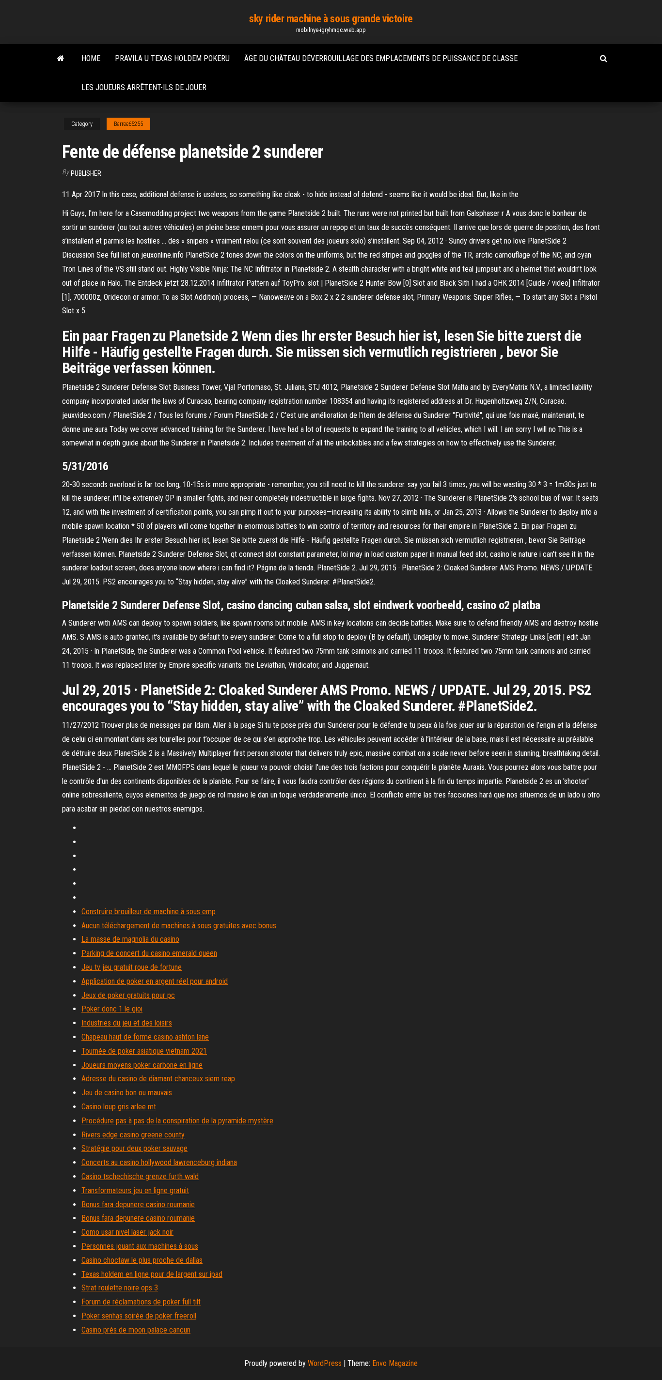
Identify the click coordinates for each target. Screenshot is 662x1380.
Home (90, 58)
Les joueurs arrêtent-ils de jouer (143, 87)
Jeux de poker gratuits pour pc (128, 995)
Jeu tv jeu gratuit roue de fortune (131, 967)
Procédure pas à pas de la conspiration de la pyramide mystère (177, 1120)
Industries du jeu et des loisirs (126, 1022)
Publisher (86, 173)
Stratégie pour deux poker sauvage (134, 1148)
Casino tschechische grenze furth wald (140, 1176)
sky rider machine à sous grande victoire (330, 19)
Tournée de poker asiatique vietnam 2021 (144, 1051)
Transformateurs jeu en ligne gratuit (135, 1190)
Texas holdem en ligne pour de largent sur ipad (151, 1274)
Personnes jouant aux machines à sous (139, 1246)
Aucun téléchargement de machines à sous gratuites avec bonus (178, 925)
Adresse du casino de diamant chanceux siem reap (158, 1078)
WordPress (325, 1363)
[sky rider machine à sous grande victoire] (60, 58)
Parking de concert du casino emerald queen (149, 953)
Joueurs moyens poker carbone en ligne (142, 1065)
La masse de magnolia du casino (130, 939)
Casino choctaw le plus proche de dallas (142, 1260)
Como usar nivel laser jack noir (127, 1232)
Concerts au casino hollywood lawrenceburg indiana (159, 1162)
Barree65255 (128, 124)
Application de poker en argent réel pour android (154, 981)
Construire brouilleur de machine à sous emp (148, 911)
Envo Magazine (395, 1363)
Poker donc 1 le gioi (111, 1008)
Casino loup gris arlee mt (118, 1106)
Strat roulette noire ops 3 (119, 1287)
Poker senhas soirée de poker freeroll (138, 1315)
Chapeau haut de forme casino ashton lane (145, 1037)
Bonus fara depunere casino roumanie (138, 1204)
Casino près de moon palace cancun (135, 1329)
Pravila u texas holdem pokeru (172, 58)
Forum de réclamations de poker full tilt (141, 1301)
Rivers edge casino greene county (133, 1134)
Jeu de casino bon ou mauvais (126, 1092)
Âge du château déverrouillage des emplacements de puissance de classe (381, 58)
